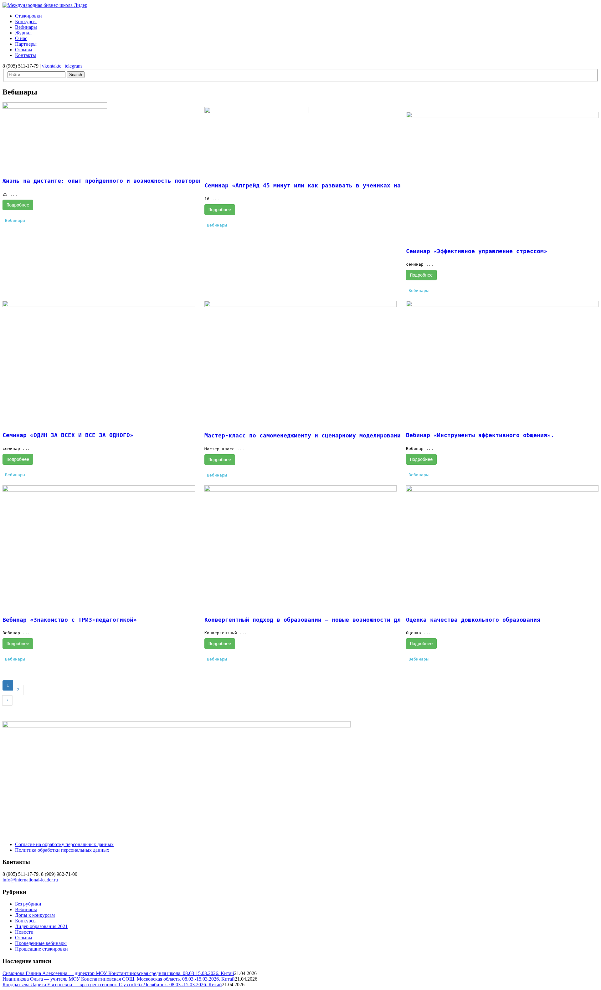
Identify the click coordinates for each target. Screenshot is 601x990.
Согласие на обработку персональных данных (64, 844)
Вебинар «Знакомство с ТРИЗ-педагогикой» (70, 619)
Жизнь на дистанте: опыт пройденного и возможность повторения (106, 180)
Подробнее (18, 204)
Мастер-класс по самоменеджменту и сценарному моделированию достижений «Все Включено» (349, 435)
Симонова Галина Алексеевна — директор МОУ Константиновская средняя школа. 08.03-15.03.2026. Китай (118, 973)
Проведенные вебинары (41, 943)
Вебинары (15, 220)
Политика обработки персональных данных (62, 850)
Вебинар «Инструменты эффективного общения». (480, 435)
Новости (24, 932)
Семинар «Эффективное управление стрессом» (476, 251)
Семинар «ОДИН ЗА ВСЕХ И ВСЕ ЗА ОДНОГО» (68, 435)
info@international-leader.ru (30, 879)
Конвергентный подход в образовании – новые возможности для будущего (319, 619)
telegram (73, 66)
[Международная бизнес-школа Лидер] (45, 5)
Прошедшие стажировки (41, 949)
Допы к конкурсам (35, 915)
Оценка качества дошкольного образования (473, 619)
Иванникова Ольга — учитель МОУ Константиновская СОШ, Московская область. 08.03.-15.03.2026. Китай (119, 979)
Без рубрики (28, 903)
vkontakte (51, 66)
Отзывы (23, 937)
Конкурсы (26, 920)
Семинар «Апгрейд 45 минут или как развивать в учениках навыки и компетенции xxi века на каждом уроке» (381, 185)
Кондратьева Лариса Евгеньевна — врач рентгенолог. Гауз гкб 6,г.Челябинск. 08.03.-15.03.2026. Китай (112, 984)
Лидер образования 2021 (41, 926)
